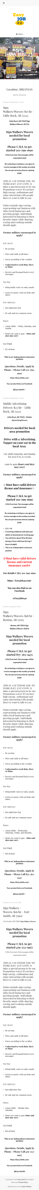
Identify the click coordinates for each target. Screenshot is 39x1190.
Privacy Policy (23, 1182)
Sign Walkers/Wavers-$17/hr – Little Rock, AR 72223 (18, 111)
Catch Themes (26, 1186)
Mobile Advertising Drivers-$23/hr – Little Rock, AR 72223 (17, 407)
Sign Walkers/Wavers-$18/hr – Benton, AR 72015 (18, 616)
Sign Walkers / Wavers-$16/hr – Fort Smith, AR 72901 (16, 912)
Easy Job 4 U (22, 1179)
